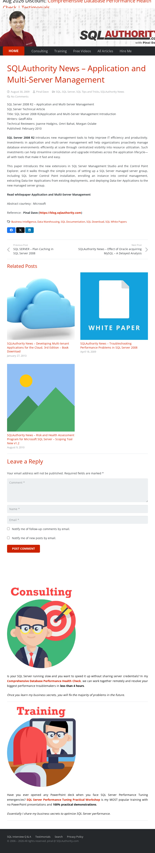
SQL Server (68, 91)
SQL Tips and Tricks (87, 91)
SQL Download (95, 221)
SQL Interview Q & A (19, 836)
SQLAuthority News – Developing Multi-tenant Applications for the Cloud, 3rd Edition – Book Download (38, 347)
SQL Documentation (73, 221)
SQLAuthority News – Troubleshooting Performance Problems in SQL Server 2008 (108, 345)
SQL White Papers (116, 221)
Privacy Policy (75, 836)
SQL (58, 91)
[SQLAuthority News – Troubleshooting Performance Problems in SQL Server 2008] (114, 306)
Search (59, 836)
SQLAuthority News (112, 91)
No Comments (19, 96)
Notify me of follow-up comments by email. (41, 529)
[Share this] (11, 230)
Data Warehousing (48, 221)
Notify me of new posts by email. (34, 538)
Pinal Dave (42, 91)
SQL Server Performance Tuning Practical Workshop (63, 800)
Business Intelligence (23, 221)
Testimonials (36, 7)
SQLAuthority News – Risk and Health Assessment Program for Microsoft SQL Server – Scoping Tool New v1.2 (40, 439)
